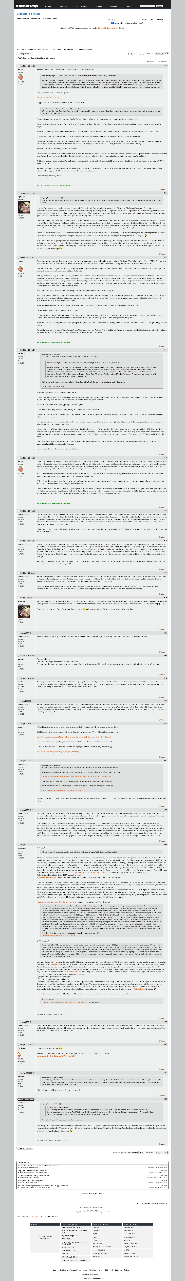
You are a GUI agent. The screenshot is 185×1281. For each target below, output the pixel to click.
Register (160, 19)
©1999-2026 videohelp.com (93, 1278)
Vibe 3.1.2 (95, 1237)
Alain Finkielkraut (73, 972)
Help (151, 19)
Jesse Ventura (41, 994)
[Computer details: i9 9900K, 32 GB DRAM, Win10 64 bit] (21, 735)
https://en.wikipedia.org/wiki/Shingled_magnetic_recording (58, 752)
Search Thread (162, 62)
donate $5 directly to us (108, 28)
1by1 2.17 (95, 1234)
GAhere (20, 353)
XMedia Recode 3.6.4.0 (70, 1257)
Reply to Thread (24, 54)
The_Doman (22, 1048)
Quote (163, 189)
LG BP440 (127, 1250)
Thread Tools (150, 62)
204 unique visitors (45, 1237)
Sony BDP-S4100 (129, 1247)
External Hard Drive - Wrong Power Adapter (33, 1176)
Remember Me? (119, 23)
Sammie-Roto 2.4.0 (68, 1250)
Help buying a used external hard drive (32, 1171)
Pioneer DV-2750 (129, 1234)
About (85, 1270)
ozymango (21, 197)
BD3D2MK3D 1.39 (98, 1250)
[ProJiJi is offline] (26, 77)
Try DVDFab (36, 1216)
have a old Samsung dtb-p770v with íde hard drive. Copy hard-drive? (43, 1186)
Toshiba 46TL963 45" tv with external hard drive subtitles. (39, 1166)
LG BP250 (127, 1240)
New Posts (25, 19)
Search (49, 19)
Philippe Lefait (139, 989)
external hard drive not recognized (30, 1181)
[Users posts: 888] (19, 1064)
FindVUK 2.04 (97, 1243)
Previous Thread (87, 1194)
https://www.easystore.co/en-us (48, 98)
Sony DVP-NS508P (130, 1243)
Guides (99, 6)
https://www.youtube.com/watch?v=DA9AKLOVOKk (59, 935)
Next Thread (99, 1194)
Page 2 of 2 (150, 53)
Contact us (64, 1270)
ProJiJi (20, 69)
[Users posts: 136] (19, 85)
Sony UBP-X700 (129, 1253)
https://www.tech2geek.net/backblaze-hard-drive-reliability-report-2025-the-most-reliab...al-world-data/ (74, 737)
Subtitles (21, 659)
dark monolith (56, 964)
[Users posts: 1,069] (19, 218)
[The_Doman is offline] (26, 1055)
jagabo (20, 727)
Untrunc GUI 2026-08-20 (100, 1253)
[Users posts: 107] (19, 364)
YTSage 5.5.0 (97, 1240)
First (159, 53)
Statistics (118, 1270)
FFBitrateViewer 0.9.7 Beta (71, 1227)
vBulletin (96, 1210)
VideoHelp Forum (28, 13)
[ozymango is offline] (26, 207)
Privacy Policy (75, 1270)
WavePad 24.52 (67, 1254)
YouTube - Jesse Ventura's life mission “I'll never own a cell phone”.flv (65, 1002)
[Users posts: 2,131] (19, 525)
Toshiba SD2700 (129, 1237)
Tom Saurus (22, 514)
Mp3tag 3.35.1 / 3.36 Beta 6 (101, 1247)
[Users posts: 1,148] (19, 669)
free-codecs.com (96, 1274)
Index (19, 19)
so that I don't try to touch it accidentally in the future (89, 872)
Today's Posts (35, 19)
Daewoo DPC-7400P (130, 1256)
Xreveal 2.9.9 (97, 1227)
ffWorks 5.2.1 (96, 1256)
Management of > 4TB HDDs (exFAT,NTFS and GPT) (56, 1056)
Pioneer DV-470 (128, 1227)
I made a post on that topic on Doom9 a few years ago (56, 902)
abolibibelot (22, 848)
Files (55, 19)
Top (141, 1153)
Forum (48, 6)
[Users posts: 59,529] (19, 735)
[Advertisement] (92, 36)
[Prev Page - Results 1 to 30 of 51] (162, 53)
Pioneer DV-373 (128, 1231)
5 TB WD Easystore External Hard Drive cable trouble (70, 49)
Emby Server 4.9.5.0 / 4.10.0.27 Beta (74, 1260)
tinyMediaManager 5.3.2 (70, 1236)
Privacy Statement (158, 1203)
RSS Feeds (109, 1270)
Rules (44, 19)
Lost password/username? (134, 23)
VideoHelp (147, 1203)
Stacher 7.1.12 (97, 1231)
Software (63, 6)
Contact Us (139, 1203)
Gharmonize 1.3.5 (68, 1247)
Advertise (92, 1270)
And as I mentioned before (46, 877)
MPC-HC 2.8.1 (66, 1239)
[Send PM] (21, 85)
